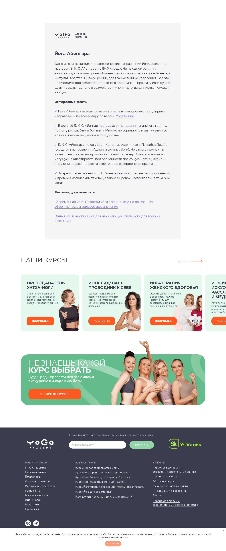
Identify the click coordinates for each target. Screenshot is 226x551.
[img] (28, 523)
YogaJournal (125, 116)
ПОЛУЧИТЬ (141, 444)
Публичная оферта (165, 476)
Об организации (163, 481)
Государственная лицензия (170, 486)
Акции (157, 495)
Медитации (33, 504)
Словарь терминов (81, 35)
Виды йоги (32, 499)
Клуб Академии (35, 467)
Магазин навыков (36, 495)
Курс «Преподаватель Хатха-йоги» (97, 468)
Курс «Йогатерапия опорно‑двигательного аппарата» (109, 486)
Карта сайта (32, 490)
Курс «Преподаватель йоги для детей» (100, 481)
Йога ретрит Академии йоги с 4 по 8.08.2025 (104, 497)
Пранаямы (32, 509)
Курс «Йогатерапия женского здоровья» (101, 472)
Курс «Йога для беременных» (94, 491)
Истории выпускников (40, 486)
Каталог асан (33, 476)
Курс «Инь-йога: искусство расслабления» (102, 477)
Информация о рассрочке (170, 490)
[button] (54, 394)
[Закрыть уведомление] (223, 530)
